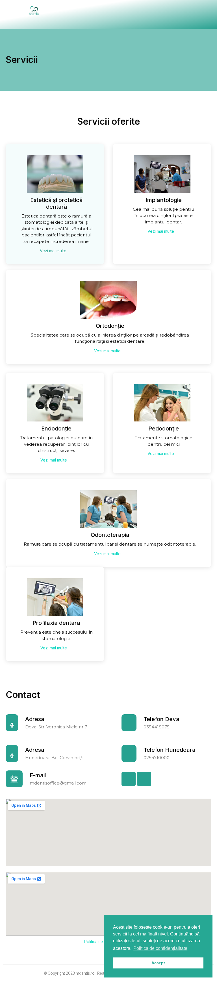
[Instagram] (144, 779)
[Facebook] (128, 779)
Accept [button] (158, 963)
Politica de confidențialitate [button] (160, 948)
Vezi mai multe (54, 251)
